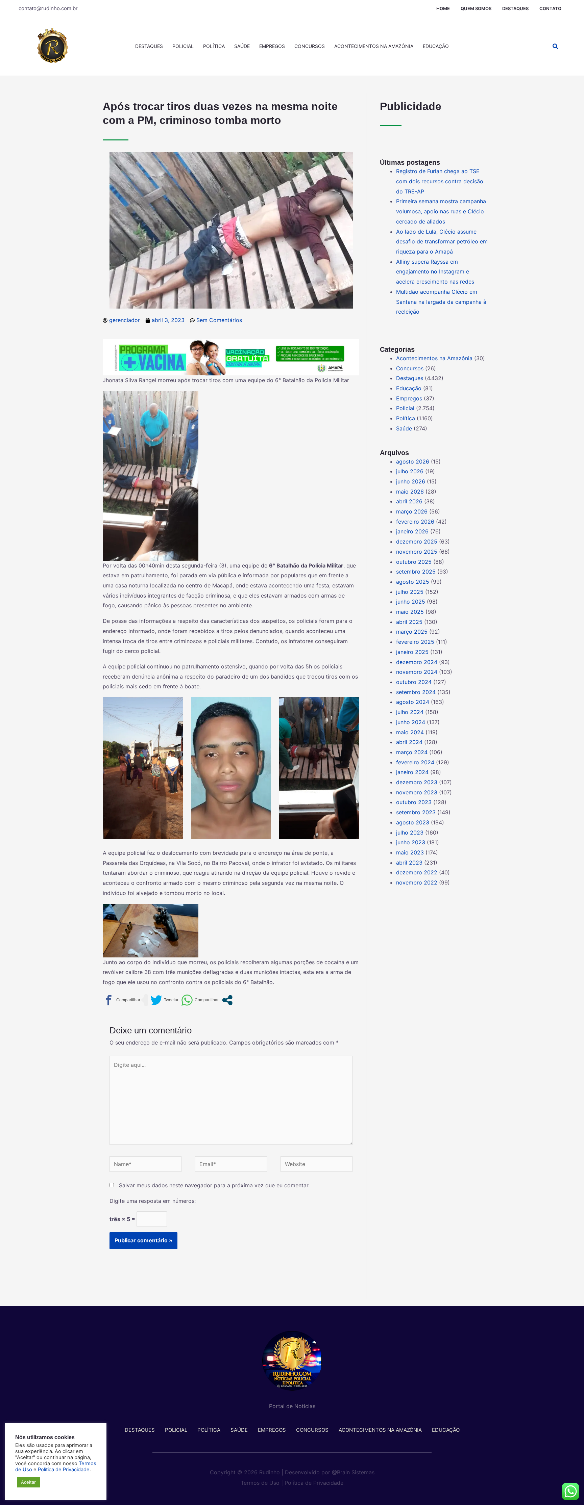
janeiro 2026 (412, 531)
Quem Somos (476, 8)
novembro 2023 (416, 792)
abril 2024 (409, 742)
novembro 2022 (416, 882)
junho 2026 (410, 481)
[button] (556, 46)
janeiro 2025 (412, 652)
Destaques (515, 8)
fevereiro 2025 (415, 641)
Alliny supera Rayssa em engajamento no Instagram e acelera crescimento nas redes (435, 271)
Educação (436, 46)
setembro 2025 (416, 571)
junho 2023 (410, 842)
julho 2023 (409, 832)
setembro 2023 (416, 812)
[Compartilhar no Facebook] (121, 1000)
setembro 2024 (416, 692)
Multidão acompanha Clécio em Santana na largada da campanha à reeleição (441, 301)
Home (443, 8)
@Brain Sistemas (353, 1472)
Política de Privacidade (314, 1482)
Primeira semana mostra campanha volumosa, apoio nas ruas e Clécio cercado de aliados (441, 211)
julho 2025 (409, 591)
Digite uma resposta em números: (153, 1200)
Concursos (309, 46)
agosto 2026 (412, 461)
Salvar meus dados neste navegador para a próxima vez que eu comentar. (214, 1185)
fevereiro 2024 (415, 762)
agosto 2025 (412, 581)
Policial (183, 46)
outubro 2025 (414, 561)
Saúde (242, 46)
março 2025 (412, 631)
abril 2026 (409, 501)
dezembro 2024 (416, 662)
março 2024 (412, 752)
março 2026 (412, 511)
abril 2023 (409, 862)
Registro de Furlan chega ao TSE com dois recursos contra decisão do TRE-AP (439, 181)
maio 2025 (410, 611)
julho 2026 (409, 471)
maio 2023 (410, 852)
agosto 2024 (412, 701)
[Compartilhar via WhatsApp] (200, 1000)
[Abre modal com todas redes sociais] (227, 1000)
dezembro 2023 (416, 782)
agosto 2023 (412, 822)
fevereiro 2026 (415, 521)
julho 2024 (409, 712)
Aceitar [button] (28, 1482)
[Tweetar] (164, 1000)
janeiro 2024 (412, 772)
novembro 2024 (416, 671)
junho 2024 (410, 722)
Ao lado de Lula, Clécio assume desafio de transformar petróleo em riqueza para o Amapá (442, 241)
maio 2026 (410, 491)
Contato (550, 8)
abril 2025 (409, 621)
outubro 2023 (414, 802)
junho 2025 (410, 601)
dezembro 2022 (416, 872)
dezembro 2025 (416, 541)
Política (214, 46)
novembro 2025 (416, 551)
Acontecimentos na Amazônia (373, 46)
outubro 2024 (414, 682)
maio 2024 (410, 732)
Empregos (272, 46)
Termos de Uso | (262, 1482)
